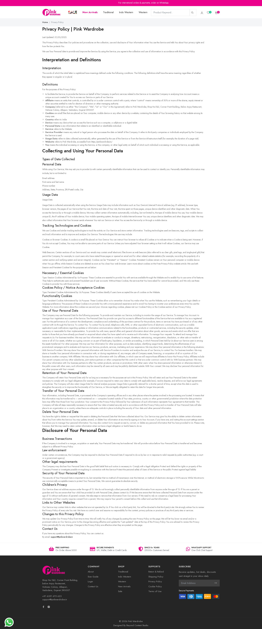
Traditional (108, 12)
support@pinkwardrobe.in (62, 536)
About (91, 571)
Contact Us (93, 586)
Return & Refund (156, 571)
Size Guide (93, 576)
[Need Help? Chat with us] (9, 621)
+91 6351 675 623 (52, 596)
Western (143, 12)
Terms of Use (154, 591)
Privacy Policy (155, 581)
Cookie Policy (155, 586)
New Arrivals (124, 586)
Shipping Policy (155, 576)
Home (45, 22)
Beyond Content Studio (137, 625)
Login (90, 581)
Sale (120, 591)
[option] (63, 549)
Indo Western (126, 12)
